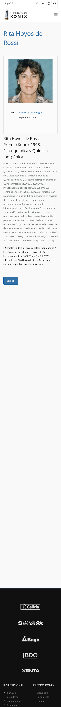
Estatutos (12, 704)
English (11, 280)
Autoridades (13, 700)
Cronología (42, 692)
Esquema (41, 700)
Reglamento (43, 696)
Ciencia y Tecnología (30, 112)
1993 (11, 112)
